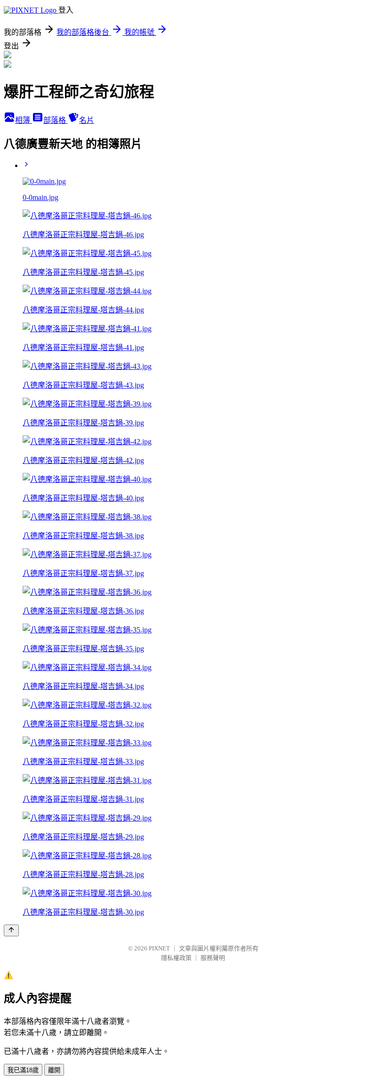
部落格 (55, 120)
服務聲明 (213, 957)
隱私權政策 (176, 957)
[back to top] (11, 930)
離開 (54, 1070)
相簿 (23, 120)
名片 (86, 120)
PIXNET (159, 948)
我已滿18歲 (23, 1070)
